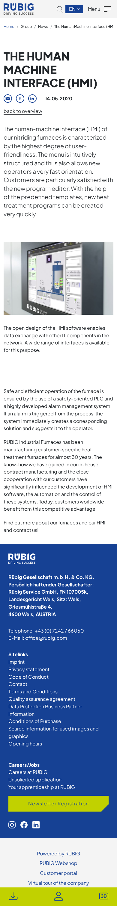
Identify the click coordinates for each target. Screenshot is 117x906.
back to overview (23, 111)
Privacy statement (29, 669)
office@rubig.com (46, 638)
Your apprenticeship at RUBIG (41, 787)
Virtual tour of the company (58, 883)
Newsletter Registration (58, 803)
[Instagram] (12, 824)
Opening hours (25, 743)
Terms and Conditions (33, 691)
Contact (17, 684)
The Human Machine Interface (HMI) (84, 26)
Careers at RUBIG (27, 772)
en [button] (72, 9)
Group (26, 26)
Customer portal (58, 873)
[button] (60, 9)
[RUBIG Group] (19, 9)
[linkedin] (36, 824)
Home (9, 26)
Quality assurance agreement (41, 699)
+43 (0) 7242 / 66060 (59, 630)
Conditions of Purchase (34, 721)
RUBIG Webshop (58, 863)
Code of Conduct (28, 677)
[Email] (8, 98)
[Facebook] (20, 98)
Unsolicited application (35, 779)
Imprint (16, 662)
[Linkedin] (32, 98)
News (43, 26)
